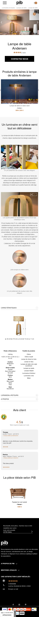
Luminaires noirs (29, 376)
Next (37, 22)
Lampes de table (21, 8)
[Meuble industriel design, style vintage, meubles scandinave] (19, 3)
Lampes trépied (29, 371)
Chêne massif (29, 357)
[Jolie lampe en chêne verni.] (19, 257)
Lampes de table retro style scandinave (29, 365)
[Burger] (5, 3)
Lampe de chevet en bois (28, 359)
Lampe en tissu (28, 362)
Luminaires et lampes (8, 8)
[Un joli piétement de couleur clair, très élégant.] (19, 280)
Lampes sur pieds (28, 368)
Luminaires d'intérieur (28, 373)
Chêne (29, 354)
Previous (1, 22)
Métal (28, 378)
